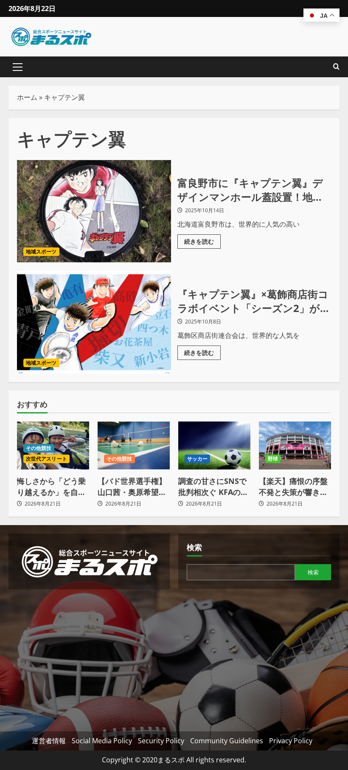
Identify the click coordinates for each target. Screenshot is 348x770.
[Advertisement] (89, 657)
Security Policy (161, 740)
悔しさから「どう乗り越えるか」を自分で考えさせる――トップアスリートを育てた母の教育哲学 (51, 486)
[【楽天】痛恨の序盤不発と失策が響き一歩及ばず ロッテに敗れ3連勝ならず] (295, 445)
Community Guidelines (226, 740)
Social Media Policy (102, 740)
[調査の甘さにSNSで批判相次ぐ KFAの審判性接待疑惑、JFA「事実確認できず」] (214, 445)
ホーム (27, 97)
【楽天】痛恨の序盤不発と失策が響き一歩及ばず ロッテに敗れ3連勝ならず (294, 486)
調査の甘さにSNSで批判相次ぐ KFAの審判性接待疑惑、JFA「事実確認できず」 (213, 486)
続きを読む (202, 239)
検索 (194, 547)
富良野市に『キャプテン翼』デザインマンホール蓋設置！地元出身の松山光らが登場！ (94, 211)
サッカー (197, 458)
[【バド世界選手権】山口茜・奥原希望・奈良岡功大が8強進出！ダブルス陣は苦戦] (134, 445)
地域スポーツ (41, 251)
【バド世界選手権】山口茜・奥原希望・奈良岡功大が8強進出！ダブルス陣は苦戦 (132, 486)
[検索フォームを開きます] (336, 66)
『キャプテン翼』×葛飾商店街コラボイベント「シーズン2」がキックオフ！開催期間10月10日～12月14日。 (94, 322)
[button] (17, 67)
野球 (273, 458)
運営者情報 (49, 740)
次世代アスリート (46, 458)
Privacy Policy (290, 740)
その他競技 (39, 448)
